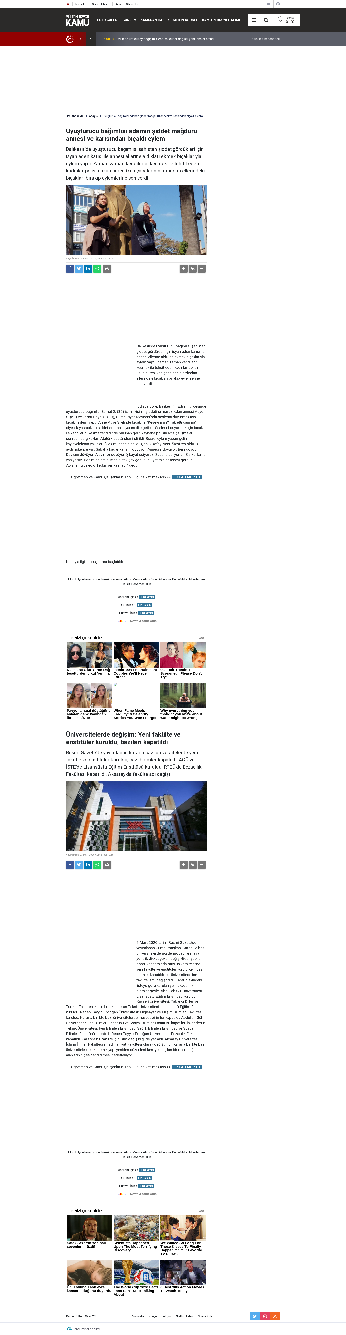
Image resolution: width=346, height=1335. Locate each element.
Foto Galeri (107, 20)
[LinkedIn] (88, 269)
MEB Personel (185, 20)
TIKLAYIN (147, 597)
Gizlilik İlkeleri (184, 1316)
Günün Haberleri (101, 4)
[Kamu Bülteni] (77, 20)
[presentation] (80, 39)
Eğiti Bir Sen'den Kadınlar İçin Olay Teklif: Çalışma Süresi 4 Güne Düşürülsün (169, 39)
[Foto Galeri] (278, 4)
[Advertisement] (173, 80)
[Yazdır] (107, 269)
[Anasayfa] (68, 4)
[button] (184, 269)
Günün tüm (266, 39)
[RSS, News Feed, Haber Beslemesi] (275, 1316)
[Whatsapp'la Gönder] (97, 269)
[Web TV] (268, 4)
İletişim (166, 1316)
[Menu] (254, 20)
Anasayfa (137, 1316)
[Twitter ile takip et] (255, 1316)
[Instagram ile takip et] (265, 1316)
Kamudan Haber (155, 20)
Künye (153, 1316)
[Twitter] (79, 269)
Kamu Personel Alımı (221, 20)
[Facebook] (70, 269)
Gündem (129, 20)
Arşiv (118, 4)
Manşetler (81, 4)
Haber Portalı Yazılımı (86, 1329)
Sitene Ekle (132, 4)
